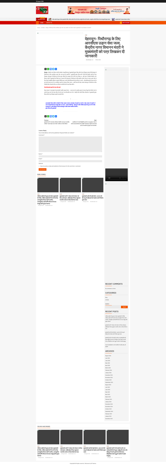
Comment (42, 135)
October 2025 (108, 380)
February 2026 (108, 370)
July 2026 (107, 358)
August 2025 (108, 384)
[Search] (119, 23)
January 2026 (108, 372)
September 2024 (109, 411)
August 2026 (108, 355)
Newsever (87, 463)
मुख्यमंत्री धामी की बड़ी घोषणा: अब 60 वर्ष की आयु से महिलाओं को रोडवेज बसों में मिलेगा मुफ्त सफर (92, 198)
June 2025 (107, 389)
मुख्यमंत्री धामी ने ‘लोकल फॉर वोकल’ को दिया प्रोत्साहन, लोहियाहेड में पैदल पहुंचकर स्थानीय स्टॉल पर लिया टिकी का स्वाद (70, 198)
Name (41, 154)
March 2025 (108, 396)
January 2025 (108, 401)
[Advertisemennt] (99, 10)
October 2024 (108, 409)
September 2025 (109, 382)
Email (40, 158)
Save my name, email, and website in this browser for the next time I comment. (60, 166)
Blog (106, 297)
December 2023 (109, 418)
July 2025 (107, 387)
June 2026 (107, 360)
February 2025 (108, 399)
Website (41, 163)
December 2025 (109, 375)
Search (107, 303)
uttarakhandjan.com (89, 59)
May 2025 (107, 392)
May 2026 (107, 363)
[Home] (37, 23)
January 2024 (108, 416)
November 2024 (109, 406)
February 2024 (108, 413)
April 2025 (107, 394)
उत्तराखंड (41, 22)
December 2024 (109, 404)
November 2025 (109, 377)
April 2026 (107, 365)
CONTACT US (49, 22)
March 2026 (108, 367)
